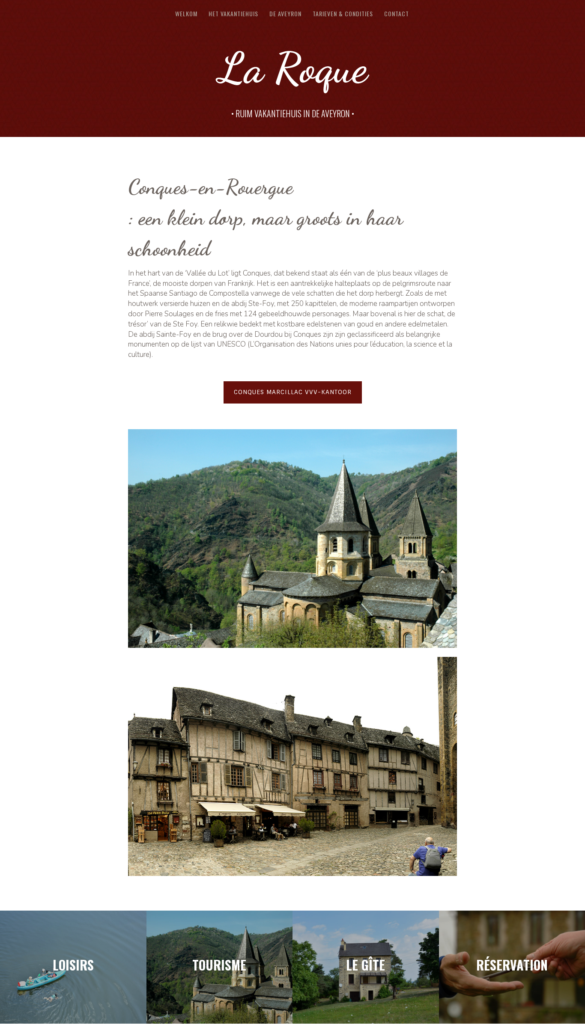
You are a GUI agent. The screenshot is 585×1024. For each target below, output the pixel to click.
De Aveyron (285, 14)
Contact (396, 14)
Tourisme (219, 964)
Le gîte (365, 964)
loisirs (73, 964)
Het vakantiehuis (233, 14)
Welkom (186, 14)
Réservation (512, 964)
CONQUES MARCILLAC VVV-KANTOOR (293, 392)
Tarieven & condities (343, 14)
